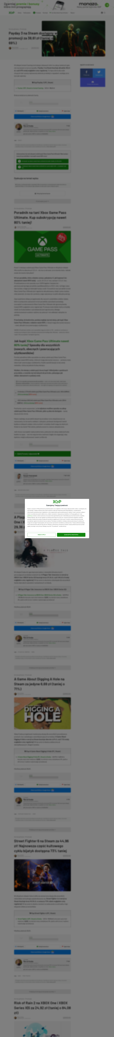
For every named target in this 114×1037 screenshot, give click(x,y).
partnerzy (29, 515)
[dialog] (57, 518)
